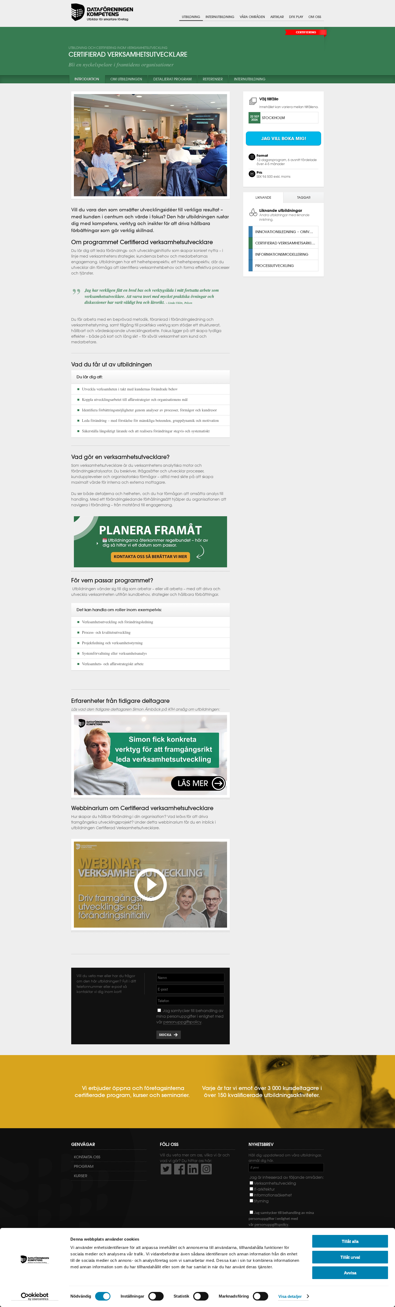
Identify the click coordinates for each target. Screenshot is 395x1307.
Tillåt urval (350, 1257)
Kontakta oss (87, 1157)
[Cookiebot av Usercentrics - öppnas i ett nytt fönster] (34, 1296)
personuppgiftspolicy (182, 1022)
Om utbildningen (126, 79)
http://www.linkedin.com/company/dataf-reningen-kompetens (193, 1169)
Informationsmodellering (281, 254)
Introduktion (86, 79)
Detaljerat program (172, 79)
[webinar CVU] (150, 928)
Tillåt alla (350, 1241)
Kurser (80, 1175)
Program (84, 1166)
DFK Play (296, 17)
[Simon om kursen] (150, 796)
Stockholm (273, 117)
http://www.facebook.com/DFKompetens (179, 1169)
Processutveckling (274, 265)
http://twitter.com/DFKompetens (166, 1169)
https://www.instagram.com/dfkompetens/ (206, 1169)
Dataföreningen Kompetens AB (102, 12)
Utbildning (191, 17)
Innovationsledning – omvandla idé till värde (286, 231)
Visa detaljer (290, 1296)
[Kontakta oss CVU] (150, 568)
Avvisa (350, 1272)
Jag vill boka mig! (283, 138)
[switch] (156, 1296)
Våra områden (252, 17)
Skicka (165, 1034)
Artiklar (277, 17)
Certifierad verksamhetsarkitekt (286, 242)
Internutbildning (220, 17)
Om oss (314, 17)
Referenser (213, 79)
